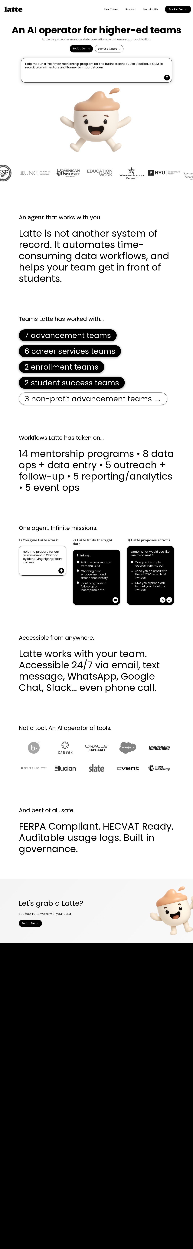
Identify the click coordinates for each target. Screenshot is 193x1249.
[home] (14, 9)
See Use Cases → (109, 49)
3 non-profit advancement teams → (93, 398)
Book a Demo (178, 9)
